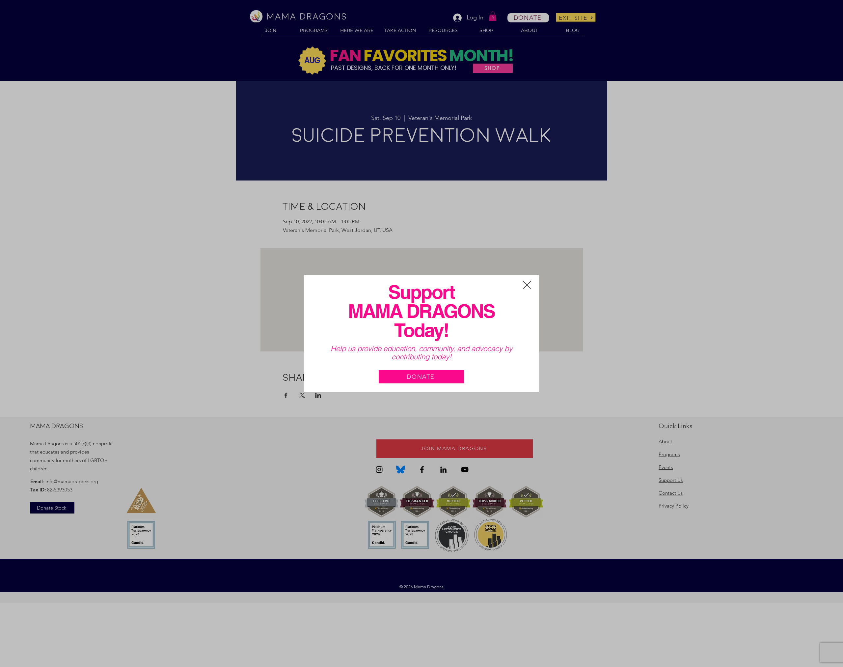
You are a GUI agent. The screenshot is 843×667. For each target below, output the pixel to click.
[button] (527, 285)
